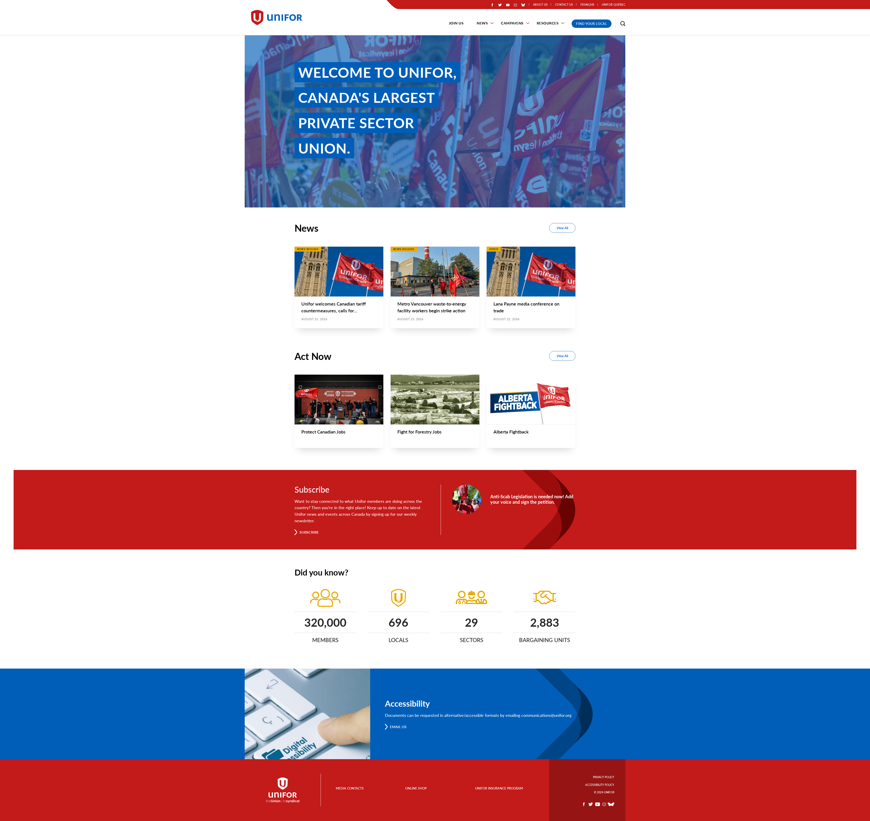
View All (562, 228)
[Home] (279, 17)
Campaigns (512, 23)
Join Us (456, 23)
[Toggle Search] (621, 23)
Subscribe (309, 532)
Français (587, 4)
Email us (398, 727)
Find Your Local (591, 24)
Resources (548, 23)
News (482, 23)
